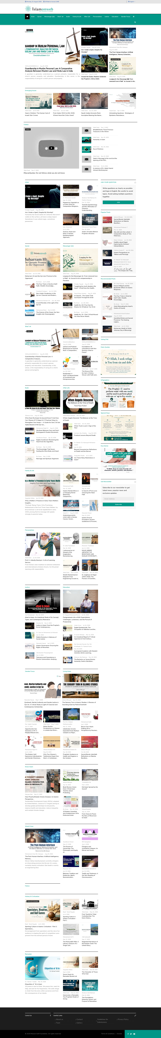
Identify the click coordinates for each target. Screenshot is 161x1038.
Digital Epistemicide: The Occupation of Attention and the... (85, 628)
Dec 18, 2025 (67, 752)
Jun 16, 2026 (129, 283)
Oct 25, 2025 (86, 424)
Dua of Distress (98, 149)
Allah (33, 17)
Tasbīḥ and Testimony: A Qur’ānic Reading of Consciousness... (90, 875)
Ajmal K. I (66, 513)
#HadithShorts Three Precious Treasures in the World (103, 131)
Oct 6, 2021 (104, 166)
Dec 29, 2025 (78, 649)
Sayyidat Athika (29, 498)
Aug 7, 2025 (54, 724)
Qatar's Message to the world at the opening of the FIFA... (105, 159)
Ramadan (30, 959)
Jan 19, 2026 (85, 871)
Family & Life (77, 17)
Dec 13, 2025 (86, 202)
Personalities (97, 17)
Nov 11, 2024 (118, 230)
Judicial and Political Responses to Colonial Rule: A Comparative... (70, 348)
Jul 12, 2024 (125, 326)
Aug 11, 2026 (54, 428)
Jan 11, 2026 (85, 548)
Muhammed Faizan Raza (89, 227)
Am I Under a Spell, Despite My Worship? (39, 212)
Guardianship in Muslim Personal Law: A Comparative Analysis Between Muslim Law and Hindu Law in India (49, 69)
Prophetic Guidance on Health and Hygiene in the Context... (70, 756)
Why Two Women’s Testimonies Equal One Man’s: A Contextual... (51, 756)
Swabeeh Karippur (41, 291)
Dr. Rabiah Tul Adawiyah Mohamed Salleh (84, 444)
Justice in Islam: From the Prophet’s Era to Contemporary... (47, 626)
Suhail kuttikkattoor (69, 342)
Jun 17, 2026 (93, 369)
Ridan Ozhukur (118, 240)
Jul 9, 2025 (66, 229)
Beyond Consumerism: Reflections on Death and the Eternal (85, 450)
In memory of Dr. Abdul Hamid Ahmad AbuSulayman (103, 169)
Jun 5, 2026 (46, 282)
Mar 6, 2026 (66, 972)
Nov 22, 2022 (105, 156)
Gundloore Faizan (41, 438)
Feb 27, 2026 (124, 304)
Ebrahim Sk (39, 623)
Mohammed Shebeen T (121, 227)
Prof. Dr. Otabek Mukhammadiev (68, 723)
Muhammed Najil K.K (42, 428)
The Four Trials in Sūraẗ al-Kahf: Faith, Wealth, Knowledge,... (46, 285)
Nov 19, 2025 (93, 657)
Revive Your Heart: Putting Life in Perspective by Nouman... (89, 728)
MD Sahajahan (86, 842)
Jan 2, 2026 (84, 724)
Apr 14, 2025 (67, 785)
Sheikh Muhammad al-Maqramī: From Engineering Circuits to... (71, 577)
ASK (118, 202)
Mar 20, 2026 (42, 982)
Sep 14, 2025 (86, 488)
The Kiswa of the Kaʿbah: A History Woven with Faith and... (89, 373)
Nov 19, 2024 (74, 809)
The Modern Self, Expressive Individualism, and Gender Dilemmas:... (33, 756)
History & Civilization (32, 901)
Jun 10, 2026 (93, 111)
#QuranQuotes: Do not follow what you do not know (44, 173)
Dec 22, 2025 (67, 488)
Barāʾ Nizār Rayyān (31, 924)
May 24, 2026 (94, 912)
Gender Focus (125, 17)
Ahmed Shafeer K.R (49, 750)
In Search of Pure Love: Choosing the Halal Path (89, 493)
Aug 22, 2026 (92, 293)
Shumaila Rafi (86, 486)
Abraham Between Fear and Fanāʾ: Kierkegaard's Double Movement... (48, 431)
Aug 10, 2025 (118, 316)
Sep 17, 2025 (86, 939)
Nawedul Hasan (87, 513)
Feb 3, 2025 (85, 785)
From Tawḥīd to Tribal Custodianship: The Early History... (89, 916)
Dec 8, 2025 (51, 310)
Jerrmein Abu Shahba (80, 433)
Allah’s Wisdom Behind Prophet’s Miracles (90, 233)
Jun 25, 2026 (36, 274)
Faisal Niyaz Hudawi (80, 293)
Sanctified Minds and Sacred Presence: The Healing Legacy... (123, 320)
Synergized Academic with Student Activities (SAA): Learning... (85, 652)
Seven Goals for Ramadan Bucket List (70, 975)
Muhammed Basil (41, 310)
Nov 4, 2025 (48, 623)
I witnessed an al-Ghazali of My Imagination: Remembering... (69, 553)
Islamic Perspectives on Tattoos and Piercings (122, 253)
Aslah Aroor (77, 625)
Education (115, 17)
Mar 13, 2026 (47, 447)
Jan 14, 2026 (52, 291)
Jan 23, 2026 (66, 871)
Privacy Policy (123, 1019)
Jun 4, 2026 (84, 312)
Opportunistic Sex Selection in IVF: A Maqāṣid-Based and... (32, 731)
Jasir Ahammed (67, 227)
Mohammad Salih (68, 486)
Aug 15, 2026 (67, 344)
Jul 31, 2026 (85, 615)
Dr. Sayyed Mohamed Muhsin (71, 615)
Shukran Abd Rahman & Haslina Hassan (89, 199)
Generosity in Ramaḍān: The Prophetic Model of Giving (71, 997)
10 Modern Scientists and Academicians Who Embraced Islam (71, 813)
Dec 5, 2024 (39, 655)
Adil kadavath (86, 937)
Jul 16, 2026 (86, 625)
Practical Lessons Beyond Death (85, 435)
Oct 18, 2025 (85, 752)
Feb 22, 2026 (75, 993)
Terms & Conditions (108, 1033)
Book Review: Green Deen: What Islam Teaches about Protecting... (69, 790)
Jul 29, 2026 (36, 558)
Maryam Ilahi (29, 794)
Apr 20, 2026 (52, 438)
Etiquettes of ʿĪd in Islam (33, 984)
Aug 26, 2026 (44, 66)
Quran (39, 17)
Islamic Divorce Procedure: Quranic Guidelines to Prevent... (89, 519)
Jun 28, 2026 (85, 303)
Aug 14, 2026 (39, 415)
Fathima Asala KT (119, 250)
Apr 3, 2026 (120, 111)
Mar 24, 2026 (67, 548)
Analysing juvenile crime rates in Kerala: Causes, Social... (70, 517)
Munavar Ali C (67, 869)
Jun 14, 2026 (64, 111)
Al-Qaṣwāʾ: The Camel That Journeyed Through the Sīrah (83, 296)
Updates (86, 57)
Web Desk (84, 74)
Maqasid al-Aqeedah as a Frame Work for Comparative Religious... (71, 204)
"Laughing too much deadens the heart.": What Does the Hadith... (85, 287)
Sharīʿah (60, 17)
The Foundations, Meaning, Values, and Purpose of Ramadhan (89, 999)
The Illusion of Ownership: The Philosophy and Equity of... (70, 849)
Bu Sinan (39, 282)
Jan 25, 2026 (39, 498)
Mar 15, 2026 (67, 200)
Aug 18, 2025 (92, 433)
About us (59, 1019)
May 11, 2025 (38, 794)
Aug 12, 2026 (86, 344)
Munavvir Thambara (88, 546)
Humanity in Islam (99, 140)
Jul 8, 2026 (36, 111)
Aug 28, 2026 (96, 47)
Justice (107, 17)
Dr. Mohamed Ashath (69, 198)
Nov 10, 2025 (81, 415)
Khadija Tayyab (85, 47)
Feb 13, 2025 (118, 267)
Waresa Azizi (29, 415)
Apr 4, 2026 (85, 844)
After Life (87, 17)
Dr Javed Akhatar (79, 635)
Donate (119, 1033)
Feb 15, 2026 (86, 995)
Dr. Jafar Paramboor (69, 546)
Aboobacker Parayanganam (44, 653)
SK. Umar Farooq (119, 283)
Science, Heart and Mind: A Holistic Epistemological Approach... (69, 234)
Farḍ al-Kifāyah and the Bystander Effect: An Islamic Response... (123, 287)
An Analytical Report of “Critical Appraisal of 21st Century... (84, 638)
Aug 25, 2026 (93, 74)
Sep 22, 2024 (86, 812)
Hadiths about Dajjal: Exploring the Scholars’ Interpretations (121, 244)
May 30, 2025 (47, 752)
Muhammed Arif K (68, 937)
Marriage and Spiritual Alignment (47, 459)
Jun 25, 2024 (128, 240)
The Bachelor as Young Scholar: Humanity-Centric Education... (84, 660)
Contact (80, 1019)
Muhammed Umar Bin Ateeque (118, 47)
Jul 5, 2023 (89, 456)
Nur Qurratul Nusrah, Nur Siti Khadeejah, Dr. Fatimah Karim (83, 645)
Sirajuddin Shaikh (79, 456)
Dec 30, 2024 (86, 229)
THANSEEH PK (86, 782)
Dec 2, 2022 (35, 170)
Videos (28, 129)
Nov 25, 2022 (105, 137)
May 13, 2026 (67, 844)
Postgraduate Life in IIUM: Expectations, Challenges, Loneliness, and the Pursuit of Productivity (77, 619)
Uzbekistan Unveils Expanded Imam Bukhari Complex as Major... (71, 731)
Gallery (79, 1023)
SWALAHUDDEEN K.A (31, 66)
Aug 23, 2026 (121, 76)
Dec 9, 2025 (74, 572)
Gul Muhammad (29, 615)
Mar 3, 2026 (46, 456)
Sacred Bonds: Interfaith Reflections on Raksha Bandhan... (89, 756)
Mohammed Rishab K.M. (43, 301)
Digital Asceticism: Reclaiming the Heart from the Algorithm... (47, 441)
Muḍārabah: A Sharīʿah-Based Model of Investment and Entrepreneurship (70, 376)
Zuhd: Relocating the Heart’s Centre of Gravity (123, 307)
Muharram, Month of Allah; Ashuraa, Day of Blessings (123, 329)
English (132, 2)
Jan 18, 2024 (129, 250)
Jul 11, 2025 (28, 752)
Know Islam (30, 771)
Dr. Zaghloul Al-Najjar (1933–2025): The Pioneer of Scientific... (89, 577)
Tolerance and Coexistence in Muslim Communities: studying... (46, 658)
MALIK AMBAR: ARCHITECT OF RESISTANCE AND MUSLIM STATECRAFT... (89, 553)
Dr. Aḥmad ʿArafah (31, 982)
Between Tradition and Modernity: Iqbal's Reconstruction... (70, 875)
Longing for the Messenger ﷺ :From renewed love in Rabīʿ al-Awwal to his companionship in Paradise (80, 278)
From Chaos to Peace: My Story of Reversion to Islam (89, 816)
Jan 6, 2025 (51, 643)
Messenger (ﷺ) (49, 17)
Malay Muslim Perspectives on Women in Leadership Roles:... (51, 728)
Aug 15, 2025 (74, 513)
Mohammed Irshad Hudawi (122, 313)
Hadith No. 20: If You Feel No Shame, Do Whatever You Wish (84, 306)
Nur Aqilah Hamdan (31, 724)
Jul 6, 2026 (41, 924)
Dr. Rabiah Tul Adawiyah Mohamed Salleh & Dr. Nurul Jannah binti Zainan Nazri (122, 262)
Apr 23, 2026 (77, 700)
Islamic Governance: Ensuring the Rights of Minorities (47, 646)
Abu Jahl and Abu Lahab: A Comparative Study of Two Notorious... (123, 234)
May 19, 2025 (86, 515)
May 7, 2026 (39, 700)
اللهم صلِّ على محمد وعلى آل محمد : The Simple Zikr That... (123, 270)
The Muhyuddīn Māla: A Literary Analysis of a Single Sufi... (71, 943)
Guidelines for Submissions (102, 1020)
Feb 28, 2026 (93, 970)
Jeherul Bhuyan (66, 700)
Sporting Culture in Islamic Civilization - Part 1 (69, 918)
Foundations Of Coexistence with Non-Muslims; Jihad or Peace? (89, 349)
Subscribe (118, 504)
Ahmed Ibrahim (86, 809)
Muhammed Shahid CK (69, 750)
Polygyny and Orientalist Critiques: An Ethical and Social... (90, 848)
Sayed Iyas (112, 111)
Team (58, 1023)
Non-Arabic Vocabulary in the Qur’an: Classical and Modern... (46, 294)
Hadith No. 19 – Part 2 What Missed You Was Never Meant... (86, 315)
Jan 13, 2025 (40, 635)
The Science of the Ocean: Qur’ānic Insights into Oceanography (47, 313)
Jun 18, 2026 (66, 371)
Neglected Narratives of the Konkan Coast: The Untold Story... (90, 943)
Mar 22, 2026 (67, 726)
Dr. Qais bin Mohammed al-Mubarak (47, 632)
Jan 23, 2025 (78, 447)
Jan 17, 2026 (29, 726)
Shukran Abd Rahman (80, 657)
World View (115, 30)
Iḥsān (68, 17)
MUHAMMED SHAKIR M (89, 869)
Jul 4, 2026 (66, 914)
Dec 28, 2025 (56, 301)
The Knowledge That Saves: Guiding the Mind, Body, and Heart (47, 450)
